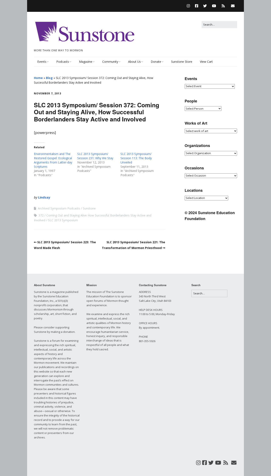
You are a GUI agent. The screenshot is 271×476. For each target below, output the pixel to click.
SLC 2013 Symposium (63, 220)
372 (41, 215)
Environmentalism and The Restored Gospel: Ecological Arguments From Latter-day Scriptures (53, 160)
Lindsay (44, 197)
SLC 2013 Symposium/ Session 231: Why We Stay (95, 156)
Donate (156, 62)
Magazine (85, 62)
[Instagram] (189, 6)
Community (110, 62)
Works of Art (196, 123)
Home (38, 78)
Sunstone (89, 208)
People (191, 101)
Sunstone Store (181, 62)
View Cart (206, 62)
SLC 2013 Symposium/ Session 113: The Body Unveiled (136, 158)
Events (41, 62)
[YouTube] (214, 6)
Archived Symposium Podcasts (59, 208)
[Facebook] (196, 6)
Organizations (197, 145)
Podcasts (62, 62)
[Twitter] (205, 6)
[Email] (232, 6)
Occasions (194, 168)
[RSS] (223, 6)
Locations (194, 190)
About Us (134, 62)
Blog (49, 78)
